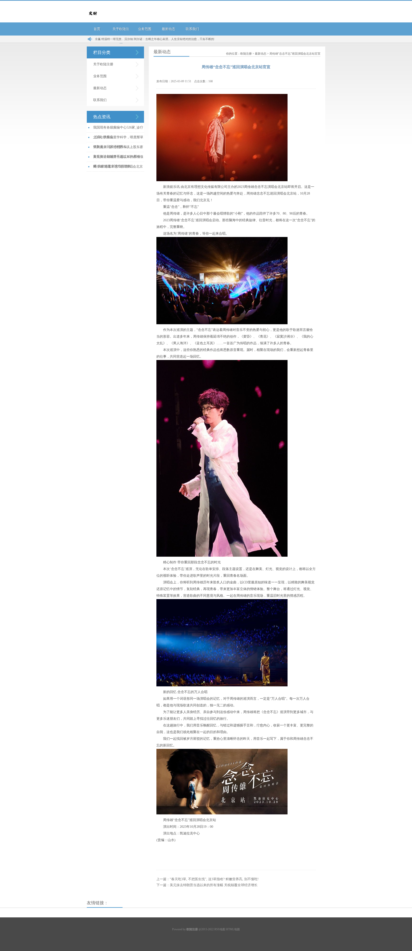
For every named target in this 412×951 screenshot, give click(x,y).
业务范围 (144, 29)
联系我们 (192, 29)
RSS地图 (219, 929)
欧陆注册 (246, 53)
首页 (97, 29)
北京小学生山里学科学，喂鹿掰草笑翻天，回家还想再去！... (118, 138)
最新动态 (168, 29)
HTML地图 (233, 929)
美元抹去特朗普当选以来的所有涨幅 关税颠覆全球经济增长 (214, 885)
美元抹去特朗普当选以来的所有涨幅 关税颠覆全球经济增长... (118, 158)
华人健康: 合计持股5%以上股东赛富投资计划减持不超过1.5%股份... (118, 148)
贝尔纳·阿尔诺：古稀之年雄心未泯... (122, 39)
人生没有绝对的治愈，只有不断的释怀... (170, 39)
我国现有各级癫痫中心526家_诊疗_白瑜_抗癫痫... (118, 129)
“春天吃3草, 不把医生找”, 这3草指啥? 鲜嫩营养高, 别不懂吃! (214, 879)
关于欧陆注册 (103, 64)
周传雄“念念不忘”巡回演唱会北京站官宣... (118, 168)
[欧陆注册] (93, 18)
